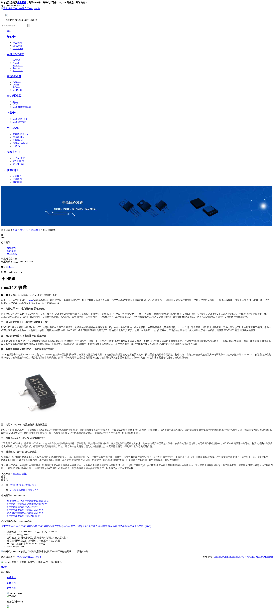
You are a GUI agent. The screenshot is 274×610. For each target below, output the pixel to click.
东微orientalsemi (20, 143)
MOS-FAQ (18, 48)
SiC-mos (16, 87)
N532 (15, 104)
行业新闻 (17, 42)
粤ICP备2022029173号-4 (29, 557)
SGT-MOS (18, 70)
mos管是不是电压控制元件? (24, 490)
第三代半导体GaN (61, 526)
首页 (9, 30)
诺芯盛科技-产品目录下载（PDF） (135, 526)
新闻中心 (24, 230)
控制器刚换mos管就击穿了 (23, 485)
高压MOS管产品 (43, 526)
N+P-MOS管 (19, 158)
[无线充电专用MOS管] (136, 225)
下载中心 (10, 526)
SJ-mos (16, 84)
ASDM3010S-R (238, 557)
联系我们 (12, 170)
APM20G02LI (253, 557)
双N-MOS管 (19, 161)
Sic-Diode (17, 90)
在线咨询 (11, 577)
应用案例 (17, 45)
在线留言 (102, 526)
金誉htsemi (18, 140)
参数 (24, 473)
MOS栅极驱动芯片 (22, 107)
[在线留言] (8, 607)
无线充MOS (14, 152)
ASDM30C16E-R (222, 557)
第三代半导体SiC (79, 526)
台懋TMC (17, 146)
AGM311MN (266, 557)
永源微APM (18, 137)
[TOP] (4, 567)
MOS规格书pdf (20, 119)
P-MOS (16, 63)
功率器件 (21, 2)
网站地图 (17, 182)
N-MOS (16, 60)
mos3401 (17, 473)
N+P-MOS (18, 65)
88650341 (12, 267)
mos (31, 300)
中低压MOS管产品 (25, 526)
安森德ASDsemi (20, 134)
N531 (15, 101)
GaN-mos (17, 82)
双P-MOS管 (18, 164)
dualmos (16, 68)
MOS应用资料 (20, 122)
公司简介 (17, 176)
